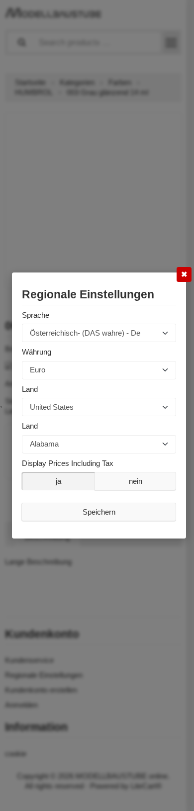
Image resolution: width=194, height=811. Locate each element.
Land (30, 389)
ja (58, 481)
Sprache (35, 315)
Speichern (99, 512)
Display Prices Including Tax (67, 463)
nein (135, 481)
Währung (36, 352)
